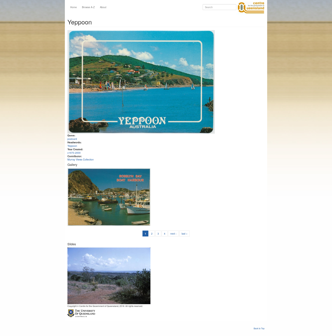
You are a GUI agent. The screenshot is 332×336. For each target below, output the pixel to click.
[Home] (250, 7)
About (103, 7)
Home (73, 7)
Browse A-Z (88, 7)
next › (173, 233)
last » (184, 233)
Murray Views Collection (80, 159)
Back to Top (259, 328)
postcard (72, 139)
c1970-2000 (74, 152)
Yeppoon (72, 145)
